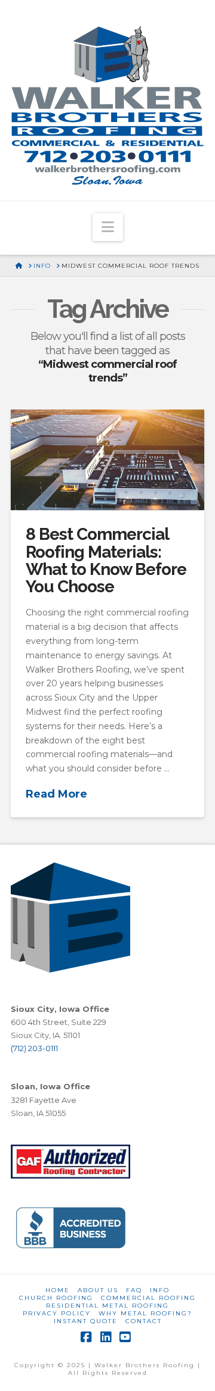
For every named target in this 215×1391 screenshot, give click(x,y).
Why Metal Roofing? (145, 1313)
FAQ (134, 1290)
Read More (56, 794)
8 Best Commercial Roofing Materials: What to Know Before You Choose (106, 560)
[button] (108, 227)
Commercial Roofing (148, 1298)
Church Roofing (56, 1298)
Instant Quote (86, 1321)
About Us (98, 1290)
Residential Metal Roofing (107, 1305)
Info (160, 1290)
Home (57, 1290)
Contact (143, 1321)
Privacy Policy (57, 1313)
